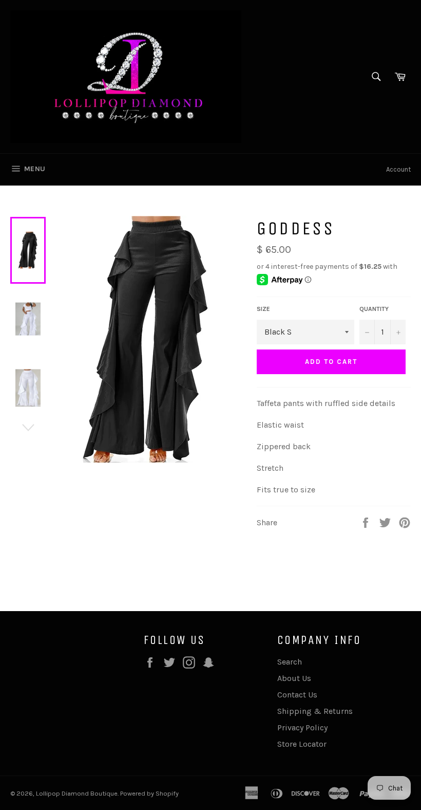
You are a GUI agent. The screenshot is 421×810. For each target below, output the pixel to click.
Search (289, 662)
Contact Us (297, 694)
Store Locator (302, 744)
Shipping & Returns (315, 711)
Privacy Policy (302, 727)
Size (263, 308)
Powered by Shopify (149, 793)
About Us (294, 678)
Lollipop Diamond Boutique (77, 793)
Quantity (374, 308)
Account (398, 169)
